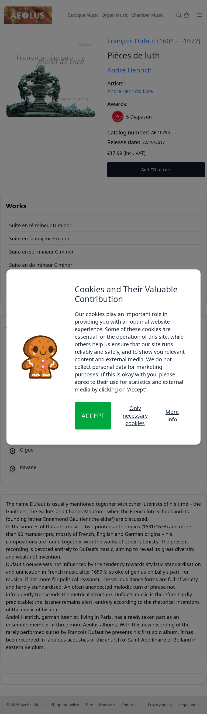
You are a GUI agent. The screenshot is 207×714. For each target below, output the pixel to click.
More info (172, 415)
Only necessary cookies (135, 415)
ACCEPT (93, 415)
